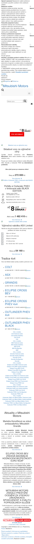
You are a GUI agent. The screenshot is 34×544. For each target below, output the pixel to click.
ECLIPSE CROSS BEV (16, 291)
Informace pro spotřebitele (19, 531)
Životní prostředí (6, 531)
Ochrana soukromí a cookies (9, 533)
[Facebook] (1, 543)
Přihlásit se (15, 81)
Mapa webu (5, 535)
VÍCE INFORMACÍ (17, 134)
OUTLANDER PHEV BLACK (17, 324)
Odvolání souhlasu (20, 537)
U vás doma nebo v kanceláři (17, 523)
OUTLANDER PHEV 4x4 (17, 313)
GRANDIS (11, 282)
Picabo (3, 528)
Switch (31, 8)
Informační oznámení (7, 537)
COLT (8, 267)
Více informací (16, 178)
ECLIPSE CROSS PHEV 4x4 (16, 302)
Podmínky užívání (24, 533)
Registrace (7, 81)
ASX (7, 275)
